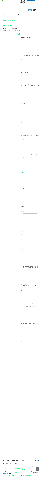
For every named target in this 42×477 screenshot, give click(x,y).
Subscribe (37, 460)
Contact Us (23, 0)
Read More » (4, 24)
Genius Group (12, 475)
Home (4, 9)
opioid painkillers (33, 286)
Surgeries (10, 9)
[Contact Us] (26, 1)
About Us (7, 9)
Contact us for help (23, 341)
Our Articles (4, 11)
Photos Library (9, 11)
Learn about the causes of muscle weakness (9, 20)
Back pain (23, 172)
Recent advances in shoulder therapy (8, 25)
